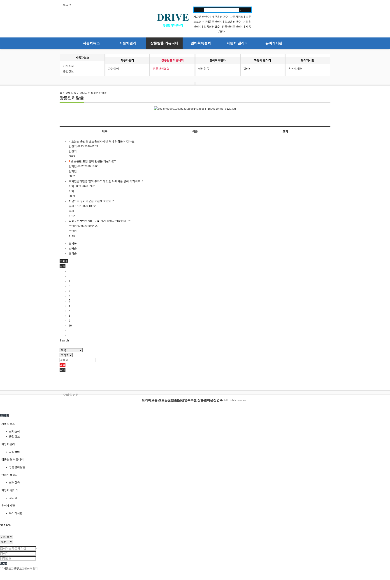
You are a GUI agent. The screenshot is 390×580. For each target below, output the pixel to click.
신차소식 (68, 65)
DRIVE (173, 17)
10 (70, 325)
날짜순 (73, 248)
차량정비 (113, 68)
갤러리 (247, 68)
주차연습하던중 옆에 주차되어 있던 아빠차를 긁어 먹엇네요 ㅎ (106, 181)
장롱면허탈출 (212, 26)
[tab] (195, 423)
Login (3, 563)
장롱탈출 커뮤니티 (164, 43)
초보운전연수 (233, 21)
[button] (62, 266)
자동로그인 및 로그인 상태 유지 (20, 568)
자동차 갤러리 (237, 43)
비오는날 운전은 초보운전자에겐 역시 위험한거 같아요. (102, 141)
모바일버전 (71, 395)
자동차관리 (127, 43)
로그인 (67, 4)
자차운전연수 (201, 16)
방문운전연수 (214, 21)
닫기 (62, 369)
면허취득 (203, 68)
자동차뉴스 (91, 43)
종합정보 (68, 71)
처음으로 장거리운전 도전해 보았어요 (91, 201)
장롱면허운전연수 (233, 26)
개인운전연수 (220, 16)
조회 (285, 131)
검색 (62, 365)
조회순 (73, 253)
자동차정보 (237, 16)
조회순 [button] (64, 261)
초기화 (73, 243)
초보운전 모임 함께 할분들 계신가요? (93, 161)
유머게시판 (273, 43)
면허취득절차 (201, 43)
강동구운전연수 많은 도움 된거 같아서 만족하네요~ (99, 221)
